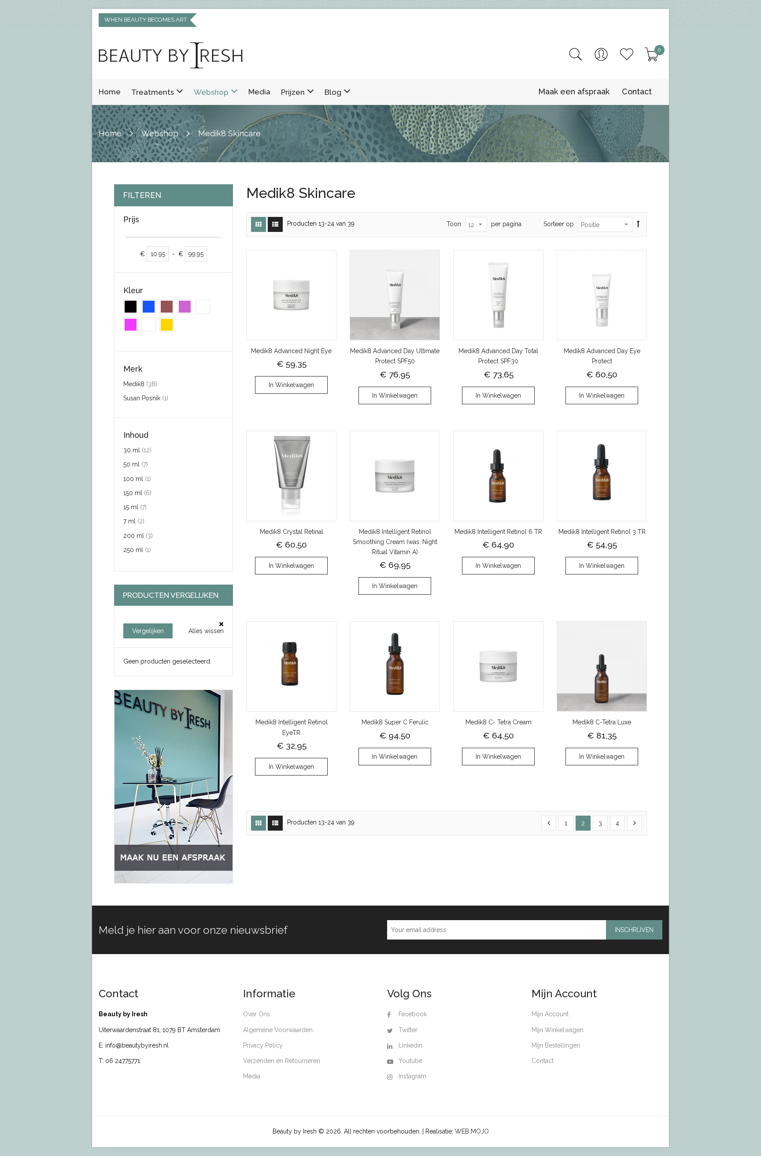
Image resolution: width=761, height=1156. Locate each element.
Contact (637, 91)
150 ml (137, 492)
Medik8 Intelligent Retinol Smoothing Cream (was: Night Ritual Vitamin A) (395, 542)
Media (251, 1076)
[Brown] (166, 306)
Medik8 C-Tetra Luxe (602, 722)
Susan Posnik (145, 398)
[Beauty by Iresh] (171, 55)
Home (111, 133)
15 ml (135, 507)
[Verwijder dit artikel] (221, 624)
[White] (148, 324)
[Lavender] (184, 306)
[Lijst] (275, 224)
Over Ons (256, 1014)
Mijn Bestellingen (556, 1045)
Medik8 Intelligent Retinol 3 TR (602, 531)
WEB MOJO (472, 1131)
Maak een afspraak (574, 91)
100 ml (137, 478)
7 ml (133, 521)
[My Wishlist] (627, 54)
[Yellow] (166, 324)
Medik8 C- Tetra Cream (498, 722)
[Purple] (130, 324)
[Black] (130, 306)
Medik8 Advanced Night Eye (291, 350)
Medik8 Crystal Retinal (291, 531)
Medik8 (140, 384)
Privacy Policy (263, 1045)
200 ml (138, 535)
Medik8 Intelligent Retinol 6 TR (498, 531)
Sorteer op (558, 223)
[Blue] (148, 306)
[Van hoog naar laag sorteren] (638, 224)
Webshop (161, 133)
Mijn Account (550, 1014)
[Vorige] (549, 823)
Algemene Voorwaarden (278, 1029)
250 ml (137, 549)
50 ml (135, 464)
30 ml (137, 450)
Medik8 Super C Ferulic (395, 722)
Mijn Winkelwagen (558, 1029)
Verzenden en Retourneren (281, 1060)
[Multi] (203, 306)
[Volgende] (635, 823)
